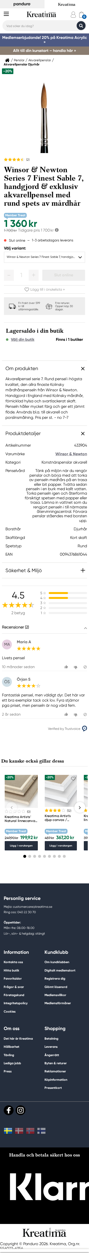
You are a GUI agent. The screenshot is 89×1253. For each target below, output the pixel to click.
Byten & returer (55, 1063)
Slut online (63, 275)
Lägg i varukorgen (21, 845)
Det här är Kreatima (18, 1038)
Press (8, 1071)
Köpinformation (55, 1079)
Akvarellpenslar (39, 60)
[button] (9, 275)
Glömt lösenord (55, 987)
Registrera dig (54, 978)
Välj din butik (22, 339)
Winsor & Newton (71, 454)
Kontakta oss (13, 962)
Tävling (9, 1055)
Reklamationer (55, 1071)
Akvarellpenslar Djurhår (22, 64)
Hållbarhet (11, 1047)
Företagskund (14, 995)
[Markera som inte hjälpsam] (76, 667)
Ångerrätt (51, 1055)
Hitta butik (11, 970)
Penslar (19, 60)
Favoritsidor (13, 978)
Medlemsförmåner (57, 1003)
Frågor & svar (14, 987)
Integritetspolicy (16, 1003)
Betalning (51, 1038)
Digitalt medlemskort (59, 970)
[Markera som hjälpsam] (67, 667)
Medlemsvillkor (55, 995)
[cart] (81, 15)
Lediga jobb (12, 1063)
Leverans (51, 1047)
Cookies (10, 1011)
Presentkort (53, 1088)
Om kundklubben (56, 962)
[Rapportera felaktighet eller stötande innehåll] (85, 667)
